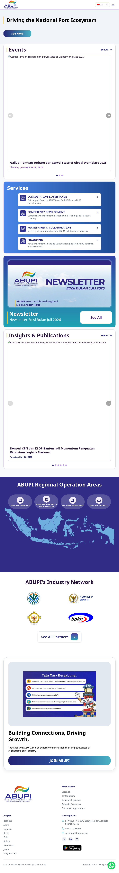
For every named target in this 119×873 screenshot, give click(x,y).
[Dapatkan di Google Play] (72, 848)
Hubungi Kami (90, 864)
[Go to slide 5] (63, 465)
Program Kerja (10, 853)
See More (17, 33)
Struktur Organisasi (71, 800)
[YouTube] (77, 839)
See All (104, 49)
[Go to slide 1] (57, 175)
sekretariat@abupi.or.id (76, 833)
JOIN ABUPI (60, 760)
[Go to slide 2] (59, 175)
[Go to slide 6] (66, 465)
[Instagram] (64, 839)
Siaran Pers (9, 845)
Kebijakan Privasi (107, 864)
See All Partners (54, 636)
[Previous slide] (10, 115)
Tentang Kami (68, 796)
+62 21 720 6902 (73, 828)
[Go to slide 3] (62, 175)
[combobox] (102, 4)
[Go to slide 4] (61, 465)
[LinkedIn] (70, 839)
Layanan (7, 829)
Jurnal (6, 849)
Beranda (66, 791)
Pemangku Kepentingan (73, 808)
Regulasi (7, 820)
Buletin (6, 841)
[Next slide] (108, 115)
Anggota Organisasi (71, 804)
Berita (6, 833)
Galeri (6, 837)
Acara (6, 825)
